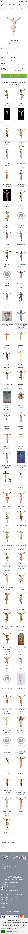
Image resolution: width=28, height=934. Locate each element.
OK (3, 931)
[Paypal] (13, 916)
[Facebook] (2, 888)
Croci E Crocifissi (10, 8)
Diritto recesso (4, 903)
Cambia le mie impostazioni (12, 931)
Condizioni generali (5, 901)
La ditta (16, 897)
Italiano (21, 1)
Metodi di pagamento (6, 897)
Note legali (3, 907)
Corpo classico (19, 8)
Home (2, 8)
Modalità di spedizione (6, 899)
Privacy (2, 905)
